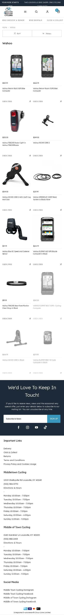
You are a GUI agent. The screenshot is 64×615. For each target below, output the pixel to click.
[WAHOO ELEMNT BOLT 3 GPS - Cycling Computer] (47, 283)
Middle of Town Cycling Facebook (20, 601)
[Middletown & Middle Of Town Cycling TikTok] (45, 427)
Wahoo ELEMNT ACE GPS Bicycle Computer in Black (45, 252)
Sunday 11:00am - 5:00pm (16, 519)
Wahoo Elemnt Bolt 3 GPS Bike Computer (13, 89)
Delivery (7, 448)
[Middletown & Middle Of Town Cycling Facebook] (18, 427)
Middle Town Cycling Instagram (19, 590)
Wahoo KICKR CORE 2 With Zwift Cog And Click (16, 198)
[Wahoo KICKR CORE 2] (47, 120)
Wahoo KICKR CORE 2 (41, 143)
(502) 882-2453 (11, 539)
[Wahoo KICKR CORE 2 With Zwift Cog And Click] (16, 174)
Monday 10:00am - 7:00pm (16, 495)
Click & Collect (10, 452)
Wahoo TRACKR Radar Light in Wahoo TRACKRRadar (14, 144)
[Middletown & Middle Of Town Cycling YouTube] (36, 427)
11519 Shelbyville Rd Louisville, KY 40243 (23, 480)
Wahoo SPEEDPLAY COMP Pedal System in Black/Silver (45, 198)
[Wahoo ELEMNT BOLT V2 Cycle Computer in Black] (47, 337)
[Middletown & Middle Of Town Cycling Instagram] (27, 427)
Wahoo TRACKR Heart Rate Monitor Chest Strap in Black (15, 307)
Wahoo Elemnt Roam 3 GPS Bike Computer (45, 89)
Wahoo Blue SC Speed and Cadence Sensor (15, 252)
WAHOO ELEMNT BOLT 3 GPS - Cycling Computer (47, 307)
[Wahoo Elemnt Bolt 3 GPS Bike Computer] (16, 66)
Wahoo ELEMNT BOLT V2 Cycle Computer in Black (44, 361)
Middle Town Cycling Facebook (18, 594)
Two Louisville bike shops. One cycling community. (31, 4)
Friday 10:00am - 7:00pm (16, 511)
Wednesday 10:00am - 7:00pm (18, 503)
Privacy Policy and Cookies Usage (20, 464)
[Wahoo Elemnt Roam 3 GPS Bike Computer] (47, 66)
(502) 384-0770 (11, 484)
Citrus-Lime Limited (42, 612)
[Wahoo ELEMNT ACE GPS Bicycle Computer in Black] (47, 229)
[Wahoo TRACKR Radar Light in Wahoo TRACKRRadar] (16, 120)
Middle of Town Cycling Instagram (20, 597)
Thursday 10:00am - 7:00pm (17, 507)
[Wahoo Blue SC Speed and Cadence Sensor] (16, 229)
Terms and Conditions (14, 460)
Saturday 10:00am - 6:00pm (17, 515)
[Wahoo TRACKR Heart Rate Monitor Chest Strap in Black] (16, 283)
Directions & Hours (13, 488)
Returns (7, 456)
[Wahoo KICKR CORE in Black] (16, 337)
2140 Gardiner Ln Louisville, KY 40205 (22, 535)
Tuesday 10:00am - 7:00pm (17, 499)
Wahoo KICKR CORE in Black (13, 360)
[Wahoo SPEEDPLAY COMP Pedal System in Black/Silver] (47, 174)
